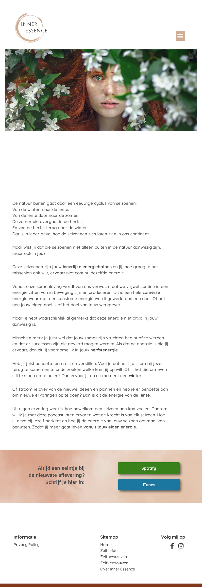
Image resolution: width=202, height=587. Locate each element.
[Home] (47, 27)
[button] (180, 36)
